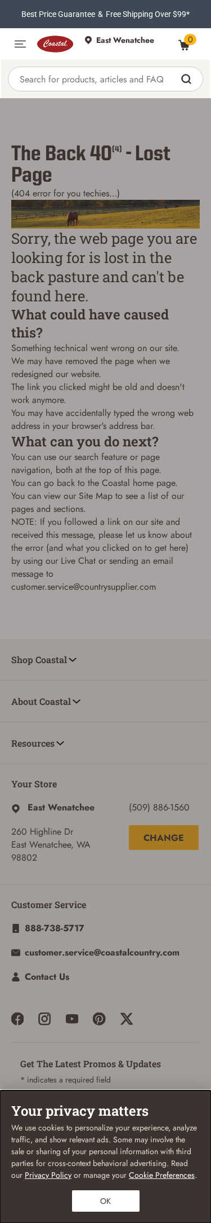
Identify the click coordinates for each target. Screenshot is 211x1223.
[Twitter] (126, 1018)
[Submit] (188, 79)
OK (105, 1201)
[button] (20, 44)
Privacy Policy (48, 1175)
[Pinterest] (99, 1018)
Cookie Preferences (162, 1175)
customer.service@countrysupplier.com (83, 586)
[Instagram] (44, 1018)
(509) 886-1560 (159, 807)
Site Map (96, 495)
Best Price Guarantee (58, 14)
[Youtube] (72, 1018)
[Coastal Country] (55, 44)
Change (163, 837)
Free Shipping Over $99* (148, 14)
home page (154, 482)
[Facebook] (17, 1018)
